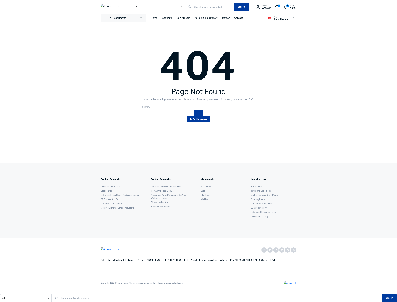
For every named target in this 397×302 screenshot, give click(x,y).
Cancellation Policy (259, 217)
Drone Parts (106, 191)
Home (154, 18)
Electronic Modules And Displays (166, 187)
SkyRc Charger (262, 260)
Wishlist (204, 199)
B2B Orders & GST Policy (262, 204)
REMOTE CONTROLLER (241, 260)
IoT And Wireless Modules (163, 191)
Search (241, 7)
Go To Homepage (198, 119)
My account (206, 187)
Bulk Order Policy (259, 208)
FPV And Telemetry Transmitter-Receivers (208, 260)
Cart (203, 191)
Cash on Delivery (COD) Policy (264, 195)
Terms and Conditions (261, 191)
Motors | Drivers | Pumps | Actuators (117, 208)
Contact (238, 18)
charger (131, 260)
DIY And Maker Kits (159, 202)
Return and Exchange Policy (263, 212)
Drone (141, 260)
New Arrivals (183, 18)
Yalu (274, 260)
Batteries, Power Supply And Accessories (120, 195)
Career (226, 18)
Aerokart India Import (206, 18)
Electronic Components (111, 204)
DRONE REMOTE (155, 260)
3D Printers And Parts (111, 199)
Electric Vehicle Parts (160, 207)
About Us (167, 18)
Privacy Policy (257, 187)
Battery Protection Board (112, 260)
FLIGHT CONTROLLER (175, 260)
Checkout (205, 195)
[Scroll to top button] (390, 295)
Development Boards (110, 187)
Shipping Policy (258, 199)
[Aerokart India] (114, 7)
